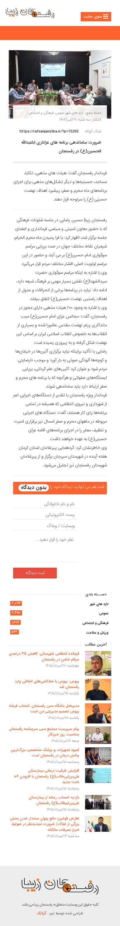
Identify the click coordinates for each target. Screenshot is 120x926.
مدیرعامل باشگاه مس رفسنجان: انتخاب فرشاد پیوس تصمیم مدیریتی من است (44, 709)
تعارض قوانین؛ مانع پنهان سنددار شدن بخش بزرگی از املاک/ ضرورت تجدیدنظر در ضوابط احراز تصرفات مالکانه (44, 824)
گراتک (41, 913)
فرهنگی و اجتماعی (41, 113)
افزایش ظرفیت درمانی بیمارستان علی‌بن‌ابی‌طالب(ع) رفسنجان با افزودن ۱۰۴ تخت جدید (46, 776)
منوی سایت (93, 16)
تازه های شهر (74, 113)
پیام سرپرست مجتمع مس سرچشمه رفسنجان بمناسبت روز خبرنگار (44, 732)
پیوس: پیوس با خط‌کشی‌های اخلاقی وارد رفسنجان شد (47, 684)
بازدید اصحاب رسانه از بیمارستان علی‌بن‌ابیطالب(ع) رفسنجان (54, 800)
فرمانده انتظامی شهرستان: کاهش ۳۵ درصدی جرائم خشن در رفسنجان (44, 657)
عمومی (59, 113)
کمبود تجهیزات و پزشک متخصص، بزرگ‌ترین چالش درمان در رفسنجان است (45, 753)
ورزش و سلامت (97, 633)
